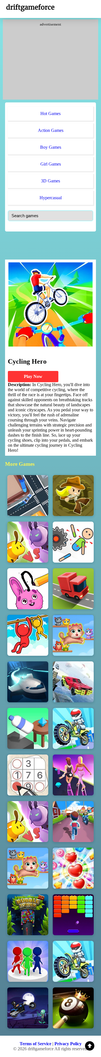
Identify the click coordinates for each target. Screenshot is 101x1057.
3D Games (50, 180)
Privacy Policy (68, 1043)
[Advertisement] (50, 62)
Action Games (50, 130)
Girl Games (50, 164)
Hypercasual (51, 197)
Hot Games (50, 113)
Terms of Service (35, 1043)
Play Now (33, 376)
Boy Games (50, 147)
